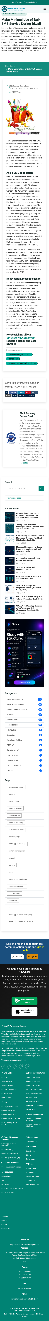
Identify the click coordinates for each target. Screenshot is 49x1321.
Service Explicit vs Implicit (10, 1119)
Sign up (33, 956)
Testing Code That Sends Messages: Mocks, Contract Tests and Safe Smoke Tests (30, 527)
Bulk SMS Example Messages (12, 1188)
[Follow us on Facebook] (9, 1066)
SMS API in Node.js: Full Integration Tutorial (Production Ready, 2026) (28, 588)
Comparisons (12, 755)
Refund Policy (31, 1168)
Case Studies (30, 1151)
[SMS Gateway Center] (13, 9)
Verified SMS (30, 1109)
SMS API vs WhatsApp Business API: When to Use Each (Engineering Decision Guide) (29, 608)
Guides (10, 770)
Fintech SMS (6, 1097)
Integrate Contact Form (34, 1105)
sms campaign (14, 837)
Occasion (11, 735)
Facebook (13, 392)
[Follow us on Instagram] (15, 1066)
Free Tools (5, 1184)
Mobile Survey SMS (33, 1081)
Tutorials (10, 715)
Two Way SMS (13, 750)
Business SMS (6, 1093)
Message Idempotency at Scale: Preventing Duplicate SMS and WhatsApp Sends (29, 549)
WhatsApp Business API (17, 709)
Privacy (31, 1314)
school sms (13, 900)
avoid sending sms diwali (19, 354)
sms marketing (14, 815)
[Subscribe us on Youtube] (27, 1066)
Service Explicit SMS (8, 1111)
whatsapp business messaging (20, 915)
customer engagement (17, 851)
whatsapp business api (17, 844)
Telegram (31, 395)
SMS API (10, 745)
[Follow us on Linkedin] (21, 1066)
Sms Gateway (14, 801)
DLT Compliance (14, 765)
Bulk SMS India (9, 1314)
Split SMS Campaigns (34, 1093)
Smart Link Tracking (33, 1085)
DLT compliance (14, 893)
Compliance (30, 1180)
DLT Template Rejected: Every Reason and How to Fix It (28, 559)
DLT (10, 908)
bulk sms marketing (16, 822)
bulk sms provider (15, 808)
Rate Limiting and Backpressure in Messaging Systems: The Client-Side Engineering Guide (30, 538)
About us (4, 1216)
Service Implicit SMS (8, 1115)
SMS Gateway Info (15, 350)
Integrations (5, 1176)
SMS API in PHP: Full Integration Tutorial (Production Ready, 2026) (29, 598)
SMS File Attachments (34, 1089)
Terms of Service (22, 1314)
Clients (28, 1155)
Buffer (8, 395)
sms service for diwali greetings (22, 363)
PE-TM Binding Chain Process (9, 1123)
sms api (12, 858)
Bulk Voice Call (13, 720)
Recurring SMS (31, 1097)
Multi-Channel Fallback (9, 1153)
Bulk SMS (4, 1077)
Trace (3, 1180)
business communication (18, 879)
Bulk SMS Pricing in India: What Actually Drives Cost (29, 577)
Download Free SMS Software (33, 1119)
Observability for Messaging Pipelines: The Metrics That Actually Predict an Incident (27, 515)
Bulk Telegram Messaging (10, 1157)
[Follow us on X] (3, 1066)
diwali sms (13, 359)
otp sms (12, 865)
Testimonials (30, 1159)
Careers (4, 1224)
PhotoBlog (11, 730)
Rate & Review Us (7, 1192)
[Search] (41, 488)
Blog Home (10, 66)
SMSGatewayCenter (16, 830)
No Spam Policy (31, 1172)
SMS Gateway (6, 1081)
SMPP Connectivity (33, 1077)
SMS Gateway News (15, 704)
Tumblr (34, 392)
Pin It (28, 392)
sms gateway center (16, 787)
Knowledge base (14, 498)
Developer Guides (14, 740)
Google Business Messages (11, 1167)
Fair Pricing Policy (32, 1176)
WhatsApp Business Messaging (8, 1144)
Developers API (31, 1141)
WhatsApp (22, 395)
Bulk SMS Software (8, 1089)
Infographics (12, 725)
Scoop (14, 395)
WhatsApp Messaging (17, 886)
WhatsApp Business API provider (21, 922)
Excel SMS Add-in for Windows (33, 1125)
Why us (4, 1220)
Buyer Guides (12, 760)
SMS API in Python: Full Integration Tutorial (25, 568)
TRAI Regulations (32, 1184)
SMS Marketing (7, 1085)
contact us (24, 463)
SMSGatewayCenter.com (20, 337)
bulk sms (12, 794)
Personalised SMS (32, 1101)
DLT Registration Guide (9, 1107)
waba (11, 872)
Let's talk (18, 956)
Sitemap (24, 1316)
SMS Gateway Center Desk (19, 86)
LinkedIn (21, 392)
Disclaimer (39, 1314)
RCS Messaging (7, 1149)
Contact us (5, 1228)
